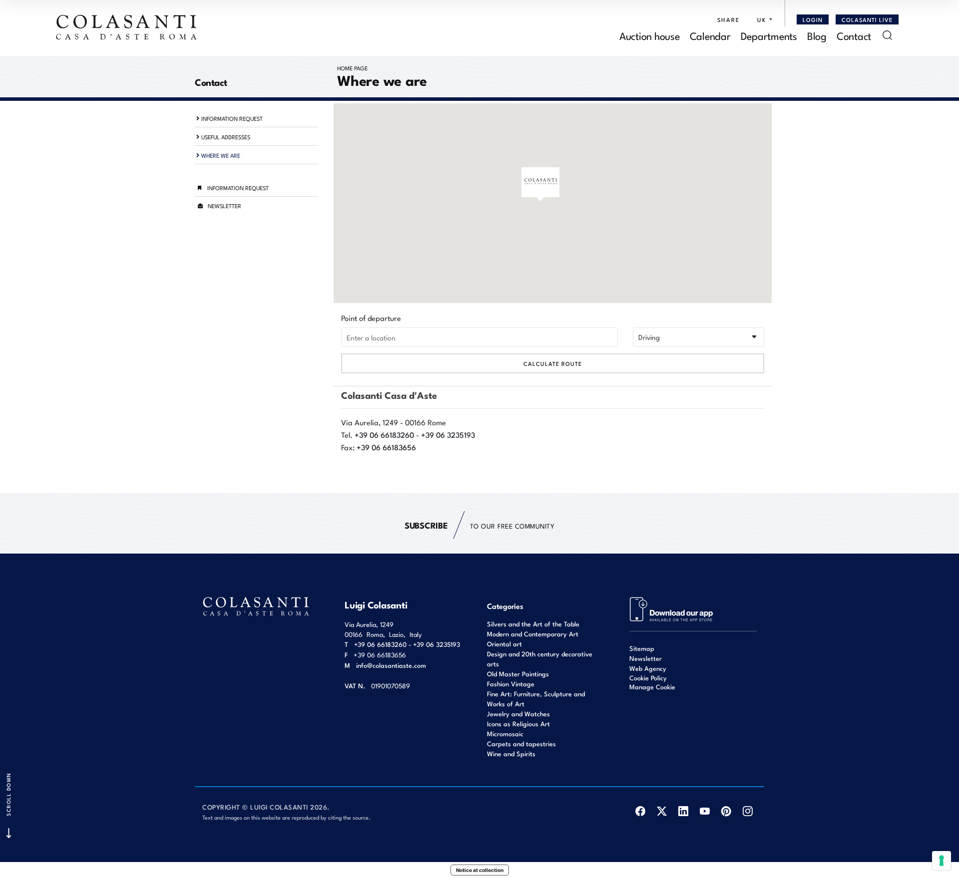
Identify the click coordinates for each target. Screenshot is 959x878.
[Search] (887, 35)
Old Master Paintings (518, 673)
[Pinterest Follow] (726, 811)
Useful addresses (225, 137)
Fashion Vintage (510, 683)
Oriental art (504, 643)
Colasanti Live (867, 19)
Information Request (232, 118)
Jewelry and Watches (518, 713)
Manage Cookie (652, 686)
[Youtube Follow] (704, 811)
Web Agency (647, 668)
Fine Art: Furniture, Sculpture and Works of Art (536, 698)
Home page (352, 68)
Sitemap (641, 648)
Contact (854, 35)
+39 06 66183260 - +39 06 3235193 (407, 644)
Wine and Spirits (511, 753)
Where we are (220, 155)
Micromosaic (505, 733)
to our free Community (479, 525)
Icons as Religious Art (518, 723)
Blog (817, 35)
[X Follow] (661, 811)
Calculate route (552, 363)
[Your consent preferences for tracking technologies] (941, 860)
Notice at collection (479, 870)
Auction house (649, 35)
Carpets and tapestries (521, 743)
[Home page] (126, 26)
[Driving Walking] (698, 337)
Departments (769, 35)
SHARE (728, 19)
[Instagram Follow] (747, 811)
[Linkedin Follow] (683, 811)
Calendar (710, 35)
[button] (762, 19)
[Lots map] (671, 608)
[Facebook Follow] (640, 811)
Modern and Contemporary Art (532, 633)
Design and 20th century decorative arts (539, 658)
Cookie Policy (648, 677)
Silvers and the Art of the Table (533, 623)
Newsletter (224, 206)
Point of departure (371, 317)
